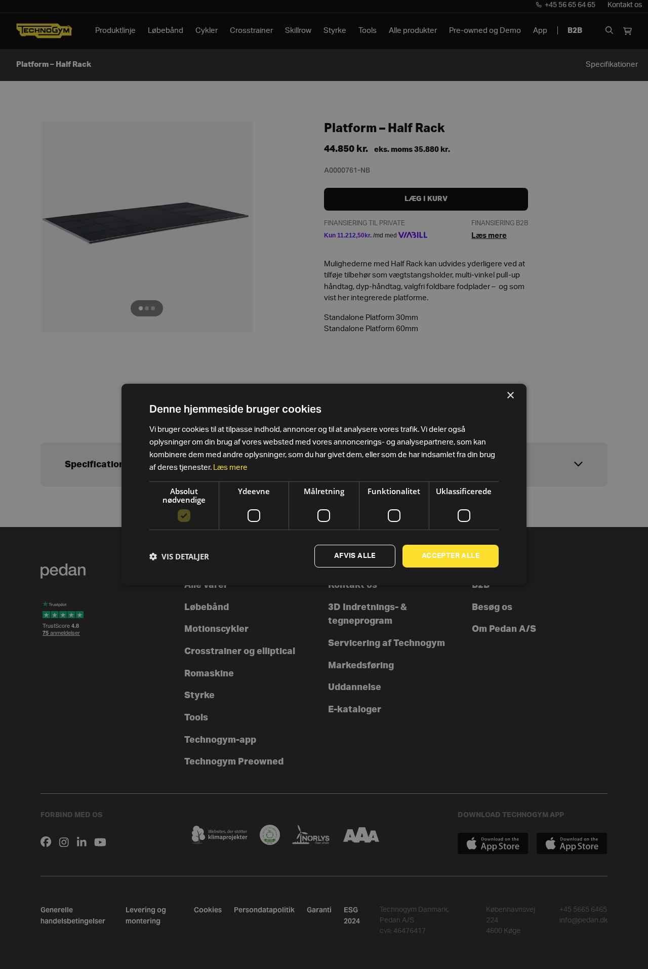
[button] (179, 556)
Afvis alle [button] (355, 555)
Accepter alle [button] (450, 555)
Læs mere (230, 467)
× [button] (510, 395)
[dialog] (324, 484)
